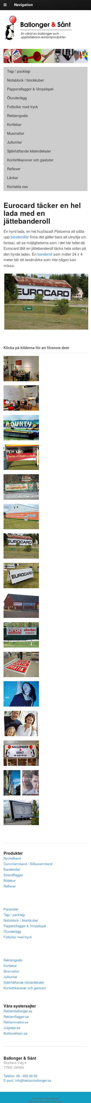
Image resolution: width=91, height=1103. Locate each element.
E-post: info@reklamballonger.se (27, 1080)
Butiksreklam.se (15, 1033)
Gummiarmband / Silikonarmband (28, 863)
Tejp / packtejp (18, 71)
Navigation (23, 4)
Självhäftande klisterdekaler (29, 151)
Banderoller (12, 869)
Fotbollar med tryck (22, 106)
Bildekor (9, 880)
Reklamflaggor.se (16, 1016)
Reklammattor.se (16, 1022)
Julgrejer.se (12, 1027)
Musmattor (15, 133)
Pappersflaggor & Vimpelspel (25, 925)
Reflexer (13, 168)
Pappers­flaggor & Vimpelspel (30, 88)
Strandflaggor (13, 874)
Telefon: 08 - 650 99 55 (20, 1075)
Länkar (12, 177)
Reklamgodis (17, 115)
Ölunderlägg (17, 97)
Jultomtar (14, 142)
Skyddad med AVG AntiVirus (45, 1101)
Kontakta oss (17, 186)
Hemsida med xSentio (45, 1098)
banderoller (20, 236)
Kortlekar (14, 124)
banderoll (44, 254)
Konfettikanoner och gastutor (30, 159)
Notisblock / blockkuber (25, 80)
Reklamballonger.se (18, 1011)
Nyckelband (12, 858)
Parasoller (11, 909)
